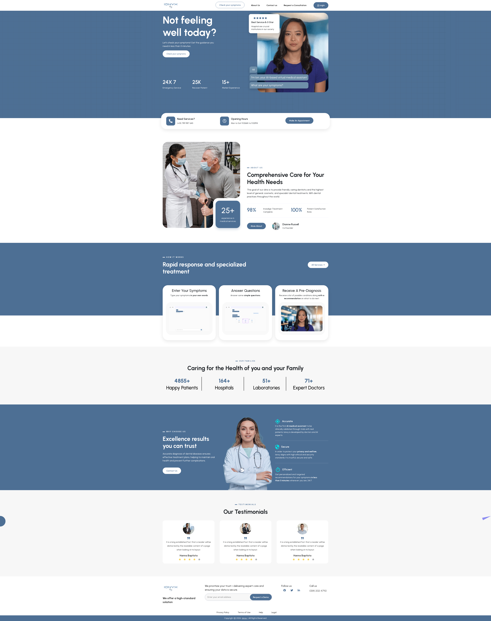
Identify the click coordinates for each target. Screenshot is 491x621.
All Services (317, 265)
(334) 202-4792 (318, 590)
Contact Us (171, 471)
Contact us (271, 5)
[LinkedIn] (299, 590)
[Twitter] (292, 590)
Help (261, 612)
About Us (255, 5)
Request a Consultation (295, 5)
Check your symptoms (230, 5)
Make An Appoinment (299, 120)
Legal (273, 612)
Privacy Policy (223, 612)
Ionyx (244, 618)
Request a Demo (261, 597)
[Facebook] (284, 590)
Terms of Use (244, 612)
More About (256, 226)
